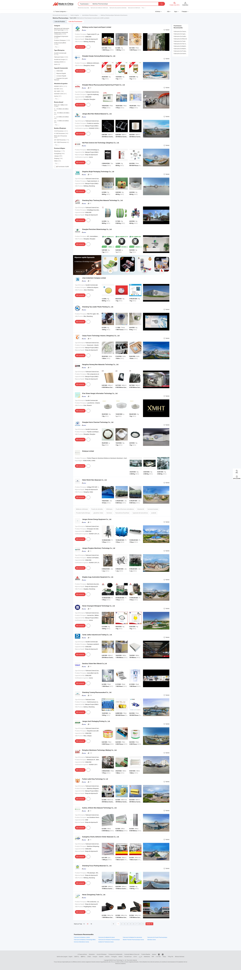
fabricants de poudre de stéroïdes (117, 7)
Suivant (148, 923)
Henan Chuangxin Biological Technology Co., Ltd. (98, 606)
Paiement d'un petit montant (61, 79)
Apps (175, 11)
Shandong (59, 151)
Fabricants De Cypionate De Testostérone (186, 34)
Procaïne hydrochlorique (83, 513)
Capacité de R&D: (80, 37)
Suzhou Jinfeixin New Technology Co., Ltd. (99, 808)
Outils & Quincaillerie (60, 43)
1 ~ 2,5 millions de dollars (61, 117)
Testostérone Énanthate (122, 513)
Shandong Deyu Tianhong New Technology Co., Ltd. (102, 200)
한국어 (135, 956)
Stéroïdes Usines (151, 939)
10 (84, 924)
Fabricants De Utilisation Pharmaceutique (109, 939)
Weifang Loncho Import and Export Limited (96, 27)
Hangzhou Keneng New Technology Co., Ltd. (100, 364)
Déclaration (92, 954)
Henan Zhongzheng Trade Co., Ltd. (94, 895)
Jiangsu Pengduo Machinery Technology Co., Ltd (98, 548)
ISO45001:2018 (60, 94)
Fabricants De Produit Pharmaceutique (185, 51)
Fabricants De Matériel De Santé (106, 937)
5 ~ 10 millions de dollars (61, 109)
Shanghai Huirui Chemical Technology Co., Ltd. (98, 422)
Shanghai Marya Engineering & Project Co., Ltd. (103, 85)
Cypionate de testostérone (140, 513)
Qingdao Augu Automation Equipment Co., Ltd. (97, 577)
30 (87, 924)
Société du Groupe (60, 59)
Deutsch (107, 956)
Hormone (109, 513)
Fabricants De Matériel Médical (183, 48)
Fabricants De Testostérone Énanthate (185, 31)
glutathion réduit (98, 513)
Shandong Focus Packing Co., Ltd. (97, 866)
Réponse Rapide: (80, 39)
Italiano (120, 956)
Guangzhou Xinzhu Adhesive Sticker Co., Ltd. (100, 837)
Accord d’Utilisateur (102, 954)
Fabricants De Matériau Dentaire (183, 46)
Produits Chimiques (62, 40)
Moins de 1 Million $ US (60, 105)
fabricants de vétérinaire (134, 7)
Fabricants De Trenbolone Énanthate (184, 41)
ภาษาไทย (158, 956)
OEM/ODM (59, 71)
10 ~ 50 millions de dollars (61, 113)
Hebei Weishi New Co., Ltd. (94, 480)
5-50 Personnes (61, 131)
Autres (57, 96)
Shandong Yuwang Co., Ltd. (97, 692)
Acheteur (157, 11)
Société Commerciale (60, 53)
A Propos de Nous (82, 954)
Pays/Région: (79, 460)
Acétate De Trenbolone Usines (106, 942)
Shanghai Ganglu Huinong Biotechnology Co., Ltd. (99, 56)
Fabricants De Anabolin (180, 36)
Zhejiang (58, 158)
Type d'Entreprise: (80, 92)
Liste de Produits (60, 21)
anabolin (153, 513)
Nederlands (147, 956)
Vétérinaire (109, 509)
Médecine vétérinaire (82, 509)
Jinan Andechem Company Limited (94, 278)
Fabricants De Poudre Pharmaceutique (157, 937)
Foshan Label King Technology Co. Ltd (95, 779)
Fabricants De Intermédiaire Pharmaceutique (187, 53)
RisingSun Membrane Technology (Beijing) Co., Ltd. (99, 750)
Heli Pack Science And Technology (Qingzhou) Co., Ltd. (100, 143)
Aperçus (154, 954)
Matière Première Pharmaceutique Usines (133, 939)
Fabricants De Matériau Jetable (82, 937)
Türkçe (164, 956)
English (70, 956)
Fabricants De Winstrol (180, 39)
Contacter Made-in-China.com (131, 954)
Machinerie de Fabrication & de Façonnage (61, 29)
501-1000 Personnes (61, 142)
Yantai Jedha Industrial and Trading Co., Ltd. (97, 635)
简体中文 (76, 956)
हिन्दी (153, 956)
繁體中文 (83, 956)
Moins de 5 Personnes (60, 136)
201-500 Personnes (61, 140)
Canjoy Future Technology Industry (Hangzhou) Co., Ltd (100, 336)
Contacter (81, 47)
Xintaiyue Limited (88, 451)
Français (95, 956)
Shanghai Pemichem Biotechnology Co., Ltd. (97, 229)
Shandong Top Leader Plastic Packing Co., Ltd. (97, 307)
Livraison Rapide (61, 76)
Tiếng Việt (170, 956)
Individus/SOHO (60, 62)
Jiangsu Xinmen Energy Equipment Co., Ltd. (97, 519)
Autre (57, 64)
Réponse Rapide (61, 73)
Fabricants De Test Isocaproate (183, 44)
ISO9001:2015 (60, 86)
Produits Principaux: (81, 34)
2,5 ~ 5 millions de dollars (61, 121)
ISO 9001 (58, 89)
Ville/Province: (79, 41)
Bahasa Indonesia (179, 956)
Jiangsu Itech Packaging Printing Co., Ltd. (96, 721)
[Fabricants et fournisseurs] (63, 4)
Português (114, 956)
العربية (140, 956)
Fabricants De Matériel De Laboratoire (132, 937)
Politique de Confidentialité (115, 954)
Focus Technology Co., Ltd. (120, 960)
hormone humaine (153, 509)
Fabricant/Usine (61, 57)
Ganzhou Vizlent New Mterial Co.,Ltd (94, 663)
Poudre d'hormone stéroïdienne (125, 509)
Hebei (57, 161)
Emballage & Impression (61, 37)
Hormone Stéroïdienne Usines (81, 942)
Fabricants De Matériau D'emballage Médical (85, 939)
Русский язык (128, 956)
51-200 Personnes (61, 133)
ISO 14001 (59, 91)
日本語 (89, 956)
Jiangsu (58, 156)
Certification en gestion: (82, 128)
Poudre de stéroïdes (97, 509)
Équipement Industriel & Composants (61, 33)
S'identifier (185, 5)
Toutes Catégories (60, 11)
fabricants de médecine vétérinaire (99, 7)
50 (91, 924)
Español (101, 956)
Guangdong (59, 153)
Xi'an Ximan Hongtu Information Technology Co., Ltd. (100, 393)
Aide (168, 11)
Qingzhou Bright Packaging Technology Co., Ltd (98, 171)
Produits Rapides (145, 954)
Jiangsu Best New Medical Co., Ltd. (97, 114)
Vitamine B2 (140, 509)
